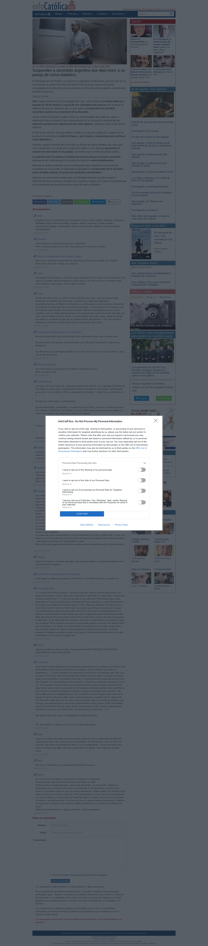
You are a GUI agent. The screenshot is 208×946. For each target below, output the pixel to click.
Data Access (104, 524)
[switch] (142, 470)
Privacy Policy (121, 524)
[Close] (157, 421)
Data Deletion (86, 524)
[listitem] (104, 463)
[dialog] (104, 473)
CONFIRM (82, 514)
